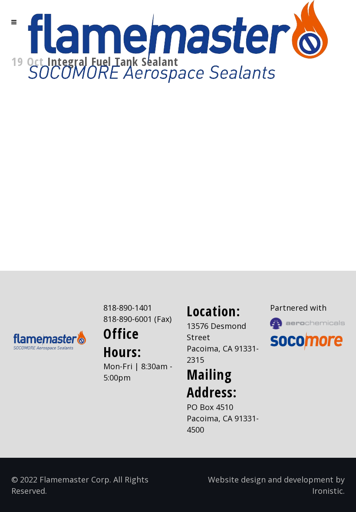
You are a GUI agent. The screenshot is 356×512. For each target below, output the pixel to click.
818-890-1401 (127, 307)
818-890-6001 (127, 319)
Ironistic (327, 491)
